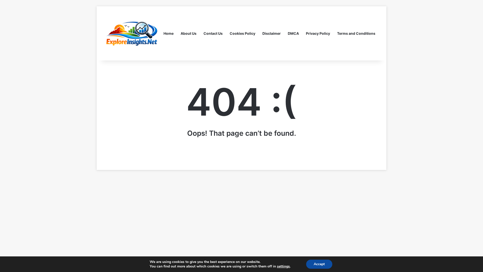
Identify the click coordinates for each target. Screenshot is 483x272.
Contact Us (213, 33)
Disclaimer (271, 33)
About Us (188, 33)
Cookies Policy (242, 33)
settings (283, 266)
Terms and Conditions (356, 33)
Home (169, 33)
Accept (319, 264)
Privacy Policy (318, 33)
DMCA (293, 33)
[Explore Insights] (132, 33)
